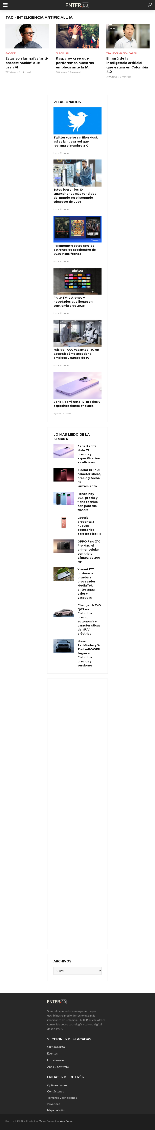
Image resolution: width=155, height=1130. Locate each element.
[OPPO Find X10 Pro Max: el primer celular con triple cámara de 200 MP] (63, 546)
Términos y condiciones (62, 1097)
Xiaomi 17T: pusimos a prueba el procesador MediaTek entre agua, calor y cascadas (86, 583)
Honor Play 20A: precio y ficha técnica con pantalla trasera (88, 502)
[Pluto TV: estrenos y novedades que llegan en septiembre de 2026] (77, 281)
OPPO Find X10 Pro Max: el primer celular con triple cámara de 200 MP (89, 551)
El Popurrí (62, 53)
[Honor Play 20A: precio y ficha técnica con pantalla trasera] (63, 498)
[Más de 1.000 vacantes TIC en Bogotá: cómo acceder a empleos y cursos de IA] (77, 333)
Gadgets (10, 53)
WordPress (66, 1121)
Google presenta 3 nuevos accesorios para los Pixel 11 (89, 526)
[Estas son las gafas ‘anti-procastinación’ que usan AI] (27, 36)
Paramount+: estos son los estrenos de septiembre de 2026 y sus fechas (74, 250)
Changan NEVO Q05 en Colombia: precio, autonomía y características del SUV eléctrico (89, 619)
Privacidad (53, 1104)
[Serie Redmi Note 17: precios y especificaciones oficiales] (77, 385)
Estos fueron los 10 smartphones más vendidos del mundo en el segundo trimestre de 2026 (74, 196)
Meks (42, 1121)
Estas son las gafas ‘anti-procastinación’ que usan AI (26, 63)
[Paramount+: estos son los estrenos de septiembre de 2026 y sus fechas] (77, 229)
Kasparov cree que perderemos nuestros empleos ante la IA (75, 63)
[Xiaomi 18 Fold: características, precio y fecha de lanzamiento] (63, 475)
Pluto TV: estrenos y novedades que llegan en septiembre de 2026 (73, 301)
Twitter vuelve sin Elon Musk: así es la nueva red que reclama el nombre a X (75, 141)
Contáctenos (55, 1091)
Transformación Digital (122, 53)
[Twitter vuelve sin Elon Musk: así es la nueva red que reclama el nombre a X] (77, 120)
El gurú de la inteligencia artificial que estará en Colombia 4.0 (127, 65)
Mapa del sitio (56, 1110)
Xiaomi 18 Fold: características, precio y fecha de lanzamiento (89, 478)
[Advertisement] (77, 813)
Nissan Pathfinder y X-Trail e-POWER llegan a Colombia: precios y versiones (89, 653)
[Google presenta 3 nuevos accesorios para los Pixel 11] (63, 522)
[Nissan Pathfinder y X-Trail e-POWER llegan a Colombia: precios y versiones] (63, 646)
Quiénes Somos (57, 1085)
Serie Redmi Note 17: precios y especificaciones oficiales (76, 404)
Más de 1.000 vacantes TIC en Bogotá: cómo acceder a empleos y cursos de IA (76, 354)
